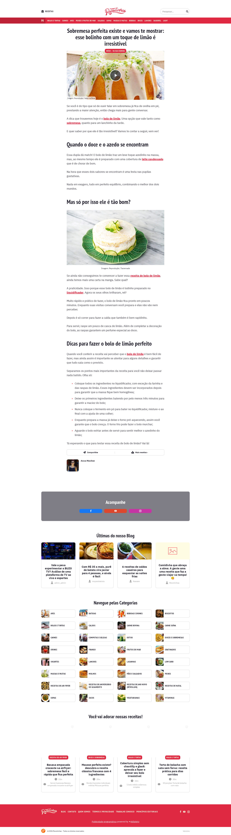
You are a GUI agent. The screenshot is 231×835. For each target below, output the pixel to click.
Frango (92, 649)
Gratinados (170, 649)
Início (108, 51)
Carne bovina (133, 625)
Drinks (54, 649)
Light (165, 20)
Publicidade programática (104, 821)
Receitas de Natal (173, 685)
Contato (72, 811)
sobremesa (73, 123)
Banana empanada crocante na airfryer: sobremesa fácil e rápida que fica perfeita (58, 769)
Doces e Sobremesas (174, 637)
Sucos (91, 698)
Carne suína (170, 625)
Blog (63, 811)
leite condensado (152, 159)
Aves (72, 20)
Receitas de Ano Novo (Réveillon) (137, 686)
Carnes (65, 20)
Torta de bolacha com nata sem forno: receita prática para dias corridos (172, 769)
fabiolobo (186, 831)
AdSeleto (135, 821)
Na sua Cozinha (119, 51)
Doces (140, 20)
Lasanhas (131, 661)
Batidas (92, 613)
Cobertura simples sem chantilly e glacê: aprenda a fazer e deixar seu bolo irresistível (134, 769)
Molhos (92, 673)
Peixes (168, 673)
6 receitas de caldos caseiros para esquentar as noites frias (134, 571)
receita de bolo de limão (145, 275)
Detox (130, 637)
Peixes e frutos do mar (86, 20)
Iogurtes (55, 661)
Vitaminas (169, 698)
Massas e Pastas (58, 673)
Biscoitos (169, 613)
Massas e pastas (120, 20)
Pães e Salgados (134, 673)
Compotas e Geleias (98, 637)
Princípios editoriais (147, 811)
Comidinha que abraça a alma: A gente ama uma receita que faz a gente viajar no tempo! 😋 (173, 571)
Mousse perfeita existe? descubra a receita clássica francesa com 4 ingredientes (96, 769)
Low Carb (169, 661)
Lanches (148, 20)
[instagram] (140, 511)
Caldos (92, 625)
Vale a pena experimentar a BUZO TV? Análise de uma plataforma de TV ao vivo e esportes (58, 571)
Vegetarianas (133, 698)
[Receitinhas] (115, 11)
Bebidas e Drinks (135, 613)
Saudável (157, 20)
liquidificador (75, 292)
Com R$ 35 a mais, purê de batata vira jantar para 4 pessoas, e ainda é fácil (96, 571)
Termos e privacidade (103, 811)
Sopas (109, 20)
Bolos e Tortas (58, 625)
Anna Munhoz (88, 460)
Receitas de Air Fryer (60, 685)
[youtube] (115, 511)
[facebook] (90, 511)
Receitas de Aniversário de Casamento (100, 686)
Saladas (101, 20)
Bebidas (132, 20)
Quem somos (84, 811)
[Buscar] (187, 11)
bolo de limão (111, 118)
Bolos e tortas (53, 20)
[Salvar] (72, 726)
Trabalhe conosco (125, 811)
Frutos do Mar (134, 649)
